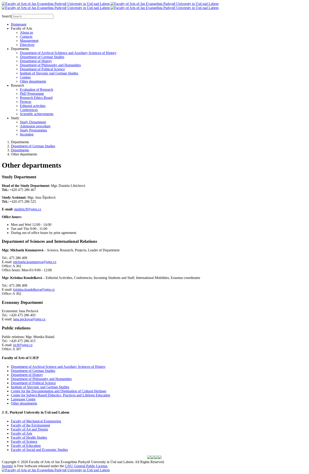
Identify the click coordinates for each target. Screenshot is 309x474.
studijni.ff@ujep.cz (27, 209)
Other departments (24, 403)
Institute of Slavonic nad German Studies (40, 387)
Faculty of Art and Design (29, 429)
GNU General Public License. (86, 466)
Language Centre (23, 399)
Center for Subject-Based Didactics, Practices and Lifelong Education (60, 395)
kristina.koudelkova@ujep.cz (34, 289)
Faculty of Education (26, 446)
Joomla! (7, 466)
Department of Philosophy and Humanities (41, 379)
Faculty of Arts (21, 433)
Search (7, 16)
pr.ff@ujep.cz (23, 345)
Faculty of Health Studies (29, 437)
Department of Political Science (33, 383)
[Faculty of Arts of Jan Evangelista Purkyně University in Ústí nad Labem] (110, 6)
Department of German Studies (33, 371)
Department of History (27, 375)
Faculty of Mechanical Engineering (36, 421)
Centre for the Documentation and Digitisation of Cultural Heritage (58, 391)
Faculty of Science (24, 441)
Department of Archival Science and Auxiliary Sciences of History (58, 367)
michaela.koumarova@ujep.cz (34, 262)
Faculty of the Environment (30, 425)
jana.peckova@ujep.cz (29, 319)
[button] (21, 28)
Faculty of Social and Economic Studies (39, 450)
